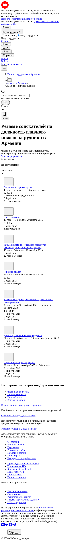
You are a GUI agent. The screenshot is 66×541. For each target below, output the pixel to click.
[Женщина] (9, 266)
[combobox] (15, 95)
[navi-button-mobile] (4, 67)
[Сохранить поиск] (4, 114)
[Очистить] (5, 102)
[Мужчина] (9, 182)
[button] (4, 58)
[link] (6, 51)
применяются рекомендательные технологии (27, 509)
